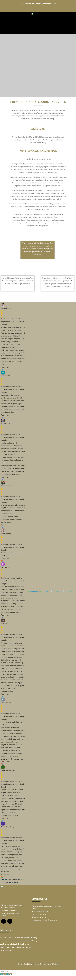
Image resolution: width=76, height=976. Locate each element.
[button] (40, 30)
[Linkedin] (9, 921)
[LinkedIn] (35, 9)
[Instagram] (40, 9)
